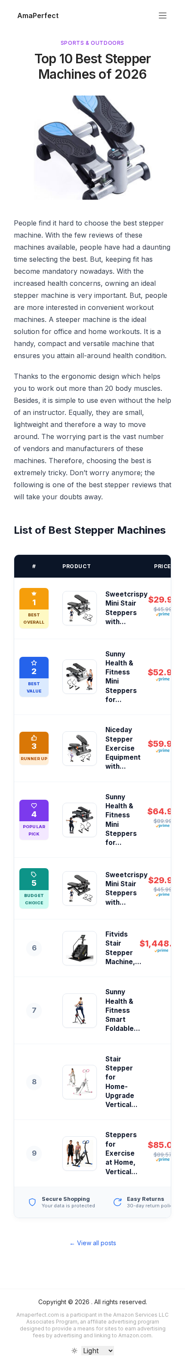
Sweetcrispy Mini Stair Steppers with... (126, 608)
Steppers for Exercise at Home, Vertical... (121, 1153)
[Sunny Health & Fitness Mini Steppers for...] (79, 676)
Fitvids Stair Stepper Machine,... (123, 948)
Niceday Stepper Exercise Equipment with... (123, 748)
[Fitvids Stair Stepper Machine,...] (79, 948)
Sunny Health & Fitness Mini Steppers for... (121, 677)
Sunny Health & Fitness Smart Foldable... (122, 1010)
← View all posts (92, 1242)
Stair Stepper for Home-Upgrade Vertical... (121, 1082)
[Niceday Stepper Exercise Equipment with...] (79, 748)
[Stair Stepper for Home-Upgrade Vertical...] (79, 1082)
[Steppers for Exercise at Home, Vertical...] (79, 1153)
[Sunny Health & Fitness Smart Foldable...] (79, 1010)
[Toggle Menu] (162, 15)
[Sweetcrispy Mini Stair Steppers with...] (79, 608)
